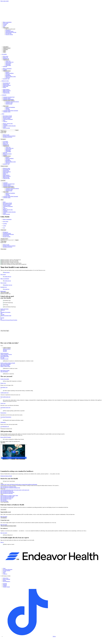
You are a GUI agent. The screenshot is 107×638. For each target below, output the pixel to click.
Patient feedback (6, 89)
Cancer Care (7, 60)
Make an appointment (7, 22)
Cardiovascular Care (9, 62)
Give (4, 26)
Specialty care (6, 59)
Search (1, 130)
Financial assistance (7, 85)
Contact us (5, 121)
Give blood (7, 109)
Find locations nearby (4, 356)
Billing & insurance (7, 90)
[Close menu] (0, 54)
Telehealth (5, 66)
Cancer (5, 498)
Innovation (6, 493)
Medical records (6, 91)
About (4, 50)
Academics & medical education (9, 125)
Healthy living (7, 496)
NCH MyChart (8, 33)
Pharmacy (7, 72)
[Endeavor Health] (53, 44)
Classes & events (6, 92)
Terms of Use (5, 578)
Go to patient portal (4, 355)
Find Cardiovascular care (5, 396)
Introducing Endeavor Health (6, 475)
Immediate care (6, 58)
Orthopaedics (8, 64)
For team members (6, 570)
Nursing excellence (6, 118)
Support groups (6, 84)
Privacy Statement (6, 579)
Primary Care (3, 383)
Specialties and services (7, 137)
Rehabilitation (8, 75)
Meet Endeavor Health (7, 115)
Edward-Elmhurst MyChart (10, 32)
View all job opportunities (5, 364)
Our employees (3, 517)
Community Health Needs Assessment (10, 110)
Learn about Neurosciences (5, 417)
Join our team (3, 509)
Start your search (3, 516)
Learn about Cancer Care (5, 407)
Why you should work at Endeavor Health (8, 525)
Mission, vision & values (8, 123)
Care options (5, 46)
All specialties (8, 65)
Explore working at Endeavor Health (7, 363)
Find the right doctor (4, 353)
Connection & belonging (8, 119)
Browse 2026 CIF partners (5, 437)
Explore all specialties (4, 379)
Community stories (6, 111)
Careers (4, 25)
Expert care (6, 491)
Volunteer (7, 108)
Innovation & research (7, 117)
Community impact (6, 98)
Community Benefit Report (8, 99)
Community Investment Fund (8, 97)
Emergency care (6, 78)
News (4, 120)
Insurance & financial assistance (9, 135)
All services (7, 77)
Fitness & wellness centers (10, 76)
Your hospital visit (6, 82)
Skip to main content (4, 1)
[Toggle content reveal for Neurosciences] (0, 418)
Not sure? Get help (9, 34)
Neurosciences (8, 63)
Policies (4, 87)
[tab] (55, 349)
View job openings (4, 371)
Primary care (5, 57)
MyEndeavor (8, 30)
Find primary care (3, 387)
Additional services (6, 70)
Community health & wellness (8, 100)
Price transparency (6, 581)
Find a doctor (5, 23)
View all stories (3, 499)
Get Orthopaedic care (4, 426)
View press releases (4, 501)
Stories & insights (6, 128)
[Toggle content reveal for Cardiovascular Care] (0, 398)
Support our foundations (10, 107)
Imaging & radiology (9, 73)
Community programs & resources (12, 101)
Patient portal (5, 27)
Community (5, 49)
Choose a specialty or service (6, 354)
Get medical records (4, 358)
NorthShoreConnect (9, 31)
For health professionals (7, 569)
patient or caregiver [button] (6, 347)
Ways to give (5, 106)
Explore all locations (4, 308)
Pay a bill (2, 357)
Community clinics (9, 102)
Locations (5, 24)
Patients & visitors (6, 48)
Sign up (2, 542)
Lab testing (7, 74)
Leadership (5, 124)
